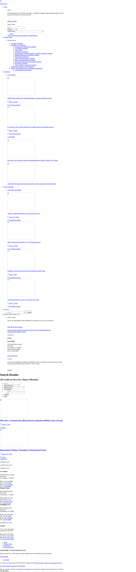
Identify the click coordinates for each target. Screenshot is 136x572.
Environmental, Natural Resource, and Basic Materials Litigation (34, 53)
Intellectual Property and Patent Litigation (27, 55)
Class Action (18, 50)
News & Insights (9, 547)
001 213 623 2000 (8, 539)
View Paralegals (20, 35)
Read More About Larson (14, 327)
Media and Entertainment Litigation (25, 60)
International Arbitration (22, 57)
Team (5, 542)
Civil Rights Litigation (21, 48)
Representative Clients (19, 332)
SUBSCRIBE (4, 556)
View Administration (31, 35)
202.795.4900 (8, 518)
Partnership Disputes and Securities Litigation (28, 62)
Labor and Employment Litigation (25, 58)
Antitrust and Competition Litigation (25, 47)
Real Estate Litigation (21, 63)
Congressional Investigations (23, 70)
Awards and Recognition (14, 330)
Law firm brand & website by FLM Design (12, 566)
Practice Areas (8, 544)
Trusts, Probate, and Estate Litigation (25, 65)
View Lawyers (11, 35)
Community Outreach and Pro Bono (32, 330)
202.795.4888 (7, 519)
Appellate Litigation (17, 43)
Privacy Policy (40, 563)
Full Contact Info (12, 356)
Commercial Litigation (21, 52)
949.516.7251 (7, 503)
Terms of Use (48, 563)
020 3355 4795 (8, 537)
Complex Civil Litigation (18, 45)
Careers (9, 370)
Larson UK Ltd (57, 563)
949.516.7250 (8, 501)
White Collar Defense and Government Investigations (26, 68)
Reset (5, 396)
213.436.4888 (8, 484)
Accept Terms (4, 571)
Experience (7, 545)
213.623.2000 (7, 486)
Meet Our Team (12, 21)
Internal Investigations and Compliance (22, 67)
